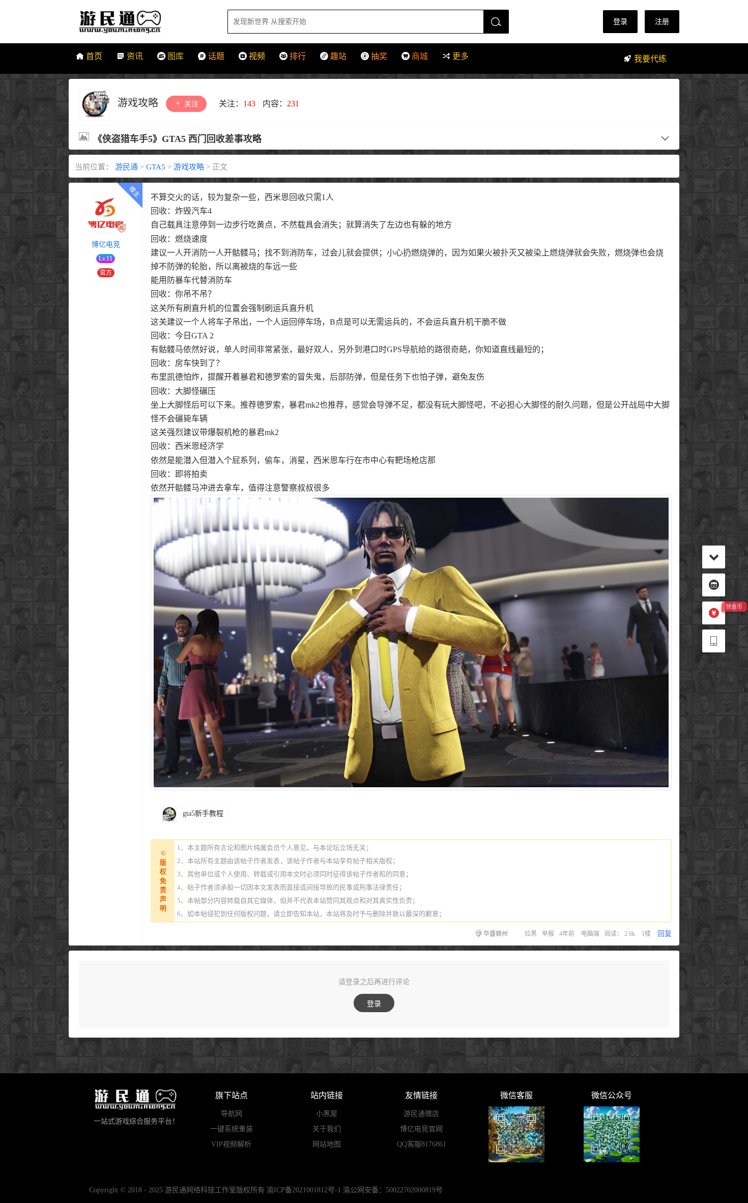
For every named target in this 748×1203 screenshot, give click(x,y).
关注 (190, 104)
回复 (664, 933)
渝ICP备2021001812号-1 (304, 1190)
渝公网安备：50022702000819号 (393, 1190)
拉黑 (531, 933)
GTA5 (155, 167)
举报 (548, 933)
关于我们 (326, 1129)
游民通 (139, 22)
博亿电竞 (106, 244)
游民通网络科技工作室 (200, 1190)
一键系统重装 (231, 1129)
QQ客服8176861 (421, 1144)
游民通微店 (421, 1114)
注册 (662, 21)
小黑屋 (326, 1114)
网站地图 (326, 1144)
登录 (620, 21)
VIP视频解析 (231, 1144)
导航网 (231, 1114)
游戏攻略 (139, 102)
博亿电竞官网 (421, 1129)
